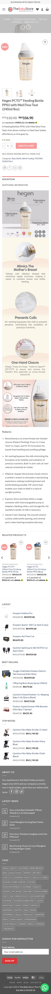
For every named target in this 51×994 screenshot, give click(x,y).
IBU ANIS (28, 891)
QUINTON (39, 915)
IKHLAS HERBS (40, 891)
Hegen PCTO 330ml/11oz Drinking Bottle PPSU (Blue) (36, 569)
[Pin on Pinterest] (20, 168)
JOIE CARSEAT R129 (18, 896)
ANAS (5, 868)
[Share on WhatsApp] (4, 168)
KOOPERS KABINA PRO (24, 901)
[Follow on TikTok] (21, 791)
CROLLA (35, 877)
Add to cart (26, 145)
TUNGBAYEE (8, 929)
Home (7, 19)
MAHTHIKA (8, 905)
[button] (4, 9)
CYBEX (44, 877)
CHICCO (6, 877)
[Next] (44, 62)
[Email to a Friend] (15, 168)
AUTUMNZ (23, 868)
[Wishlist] (37, 9)
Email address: (8, 947)
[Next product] (23, 27)
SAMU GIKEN (16, 919)
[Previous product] (28, 27)
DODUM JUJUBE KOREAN (14, 882)
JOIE (5, 896)
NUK (26, 910)
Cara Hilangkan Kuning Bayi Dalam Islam (26, 823)
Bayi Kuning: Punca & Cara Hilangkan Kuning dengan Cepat (27, 847)
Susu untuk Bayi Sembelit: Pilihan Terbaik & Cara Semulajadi (25, 811)
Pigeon (18, 915)
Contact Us (36, 982)
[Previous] (6, 62)
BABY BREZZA (36, 868)
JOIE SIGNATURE (36, 896)
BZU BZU (37, 873)
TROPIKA (39, 924)
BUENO (27, 873)
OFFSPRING (8, 915)
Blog (26, 982)
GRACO (37, 887)
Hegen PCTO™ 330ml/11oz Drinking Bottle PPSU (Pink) (11, 569)
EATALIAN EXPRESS (11, 887)
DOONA (31, 882)
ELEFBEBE (26, 887)
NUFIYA (18, 910)
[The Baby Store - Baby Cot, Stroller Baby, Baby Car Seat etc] (21, 9)
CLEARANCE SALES (21, 877)
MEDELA (35, 905)
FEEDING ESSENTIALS (25, 19)
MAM (18, 905)
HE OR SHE (17, 891)
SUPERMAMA (30, 919)
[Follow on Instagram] (16, 791)
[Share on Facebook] (10, 168)
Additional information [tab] (15, 185)
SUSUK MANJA (9, 924)
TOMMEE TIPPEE (25, 924)
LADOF (40, 901)
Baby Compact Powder (12, 873)
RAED (5, 919)
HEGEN (6, 891)
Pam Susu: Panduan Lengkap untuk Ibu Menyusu (28, 835)
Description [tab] (8, 179)
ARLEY (13, 868)
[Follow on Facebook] (11, 791)
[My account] (42, 9)
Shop (19, 982)
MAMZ (26, 905)
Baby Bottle (32, 22)
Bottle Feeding (28, 158)
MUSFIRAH (7, 910)
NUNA (33, 910)
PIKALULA (28, 915)
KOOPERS (7, 901)
